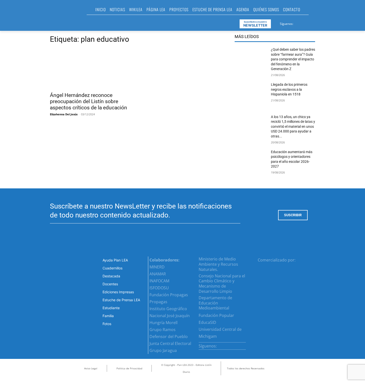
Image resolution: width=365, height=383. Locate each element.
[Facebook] (297, 23)
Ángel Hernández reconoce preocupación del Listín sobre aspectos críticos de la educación (88, 101)
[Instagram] (303, 23)
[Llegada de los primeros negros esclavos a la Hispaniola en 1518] (251, 95)
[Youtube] (315, 23)
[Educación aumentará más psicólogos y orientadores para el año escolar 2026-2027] (251, 162)
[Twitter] (309, 23)
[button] (315, 11)
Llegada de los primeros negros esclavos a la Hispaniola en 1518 (289, 89)
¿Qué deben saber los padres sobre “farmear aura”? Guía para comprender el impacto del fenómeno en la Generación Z (293, 59)
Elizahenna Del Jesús (63, 114)
